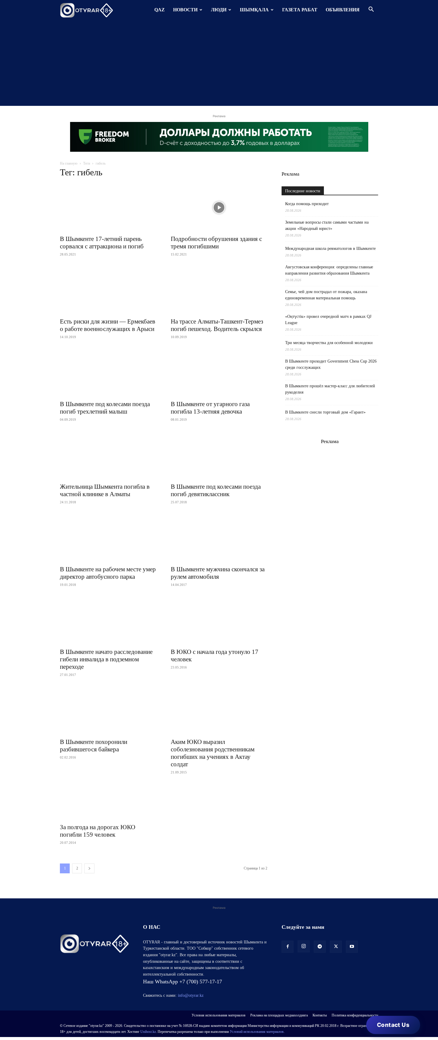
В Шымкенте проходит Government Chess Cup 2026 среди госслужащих (331, 364)
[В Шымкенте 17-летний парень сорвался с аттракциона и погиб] (108, 207)
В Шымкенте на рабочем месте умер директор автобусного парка (108, 573)
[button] (371, 10)
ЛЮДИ (218, 9)
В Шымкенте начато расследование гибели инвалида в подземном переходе (106, 659)
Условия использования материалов (219, 1015)
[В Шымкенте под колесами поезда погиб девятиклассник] (219, 455)
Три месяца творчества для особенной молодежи (329, 343)
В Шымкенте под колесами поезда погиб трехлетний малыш (105, 407)
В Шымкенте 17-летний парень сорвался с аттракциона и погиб (102, 242)
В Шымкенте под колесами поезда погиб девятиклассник (216, 490)
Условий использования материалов (257, 1032)
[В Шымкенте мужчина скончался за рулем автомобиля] (219, 538)
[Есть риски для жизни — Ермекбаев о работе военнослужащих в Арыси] (108, 290)
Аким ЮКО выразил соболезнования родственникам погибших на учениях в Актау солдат (212, 753)
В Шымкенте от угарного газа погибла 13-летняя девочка (210, 407)
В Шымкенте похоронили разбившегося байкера (93, 745)
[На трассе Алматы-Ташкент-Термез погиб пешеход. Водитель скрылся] (219, 290)
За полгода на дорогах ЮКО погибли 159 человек (97, 831)
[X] (336, 947)
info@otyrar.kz (191, 995)
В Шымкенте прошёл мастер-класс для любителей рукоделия (330, 389)
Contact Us (393, 1025)
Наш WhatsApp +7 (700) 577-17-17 (182, 982)
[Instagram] (304, 946)
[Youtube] (352, 947)
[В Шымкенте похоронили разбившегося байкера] (108, 710)
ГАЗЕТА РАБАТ (299, 9)
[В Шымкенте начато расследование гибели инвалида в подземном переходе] (108, 620)
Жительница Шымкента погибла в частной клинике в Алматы (105, 490)
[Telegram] (320, 947)
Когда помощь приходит (307, 204)
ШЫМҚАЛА (254, 9)
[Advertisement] (219, 64)
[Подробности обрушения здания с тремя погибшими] (219, 207)
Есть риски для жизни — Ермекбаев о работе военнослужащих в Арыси (107, 325)
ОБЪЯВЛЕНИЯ (343, 9)
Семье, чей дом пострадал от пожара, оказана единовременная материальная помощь (326, 295)
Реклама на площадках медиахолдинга (279, 1015)
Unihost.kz (148, 1032)
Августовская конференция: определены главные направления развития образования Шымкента (329, 270)
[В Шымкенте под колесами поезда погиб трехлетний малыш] (108, 373)
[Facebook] (287, 947)
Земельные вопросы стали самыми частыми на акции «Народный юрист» (327, 225)
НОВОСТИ (185, 9)
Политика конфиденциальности (355, 1015)
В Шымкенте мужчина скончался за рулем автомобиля (218, 573)
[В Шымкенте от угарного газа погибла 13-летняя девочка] (219, 373)
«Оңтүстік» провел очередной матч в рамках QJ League (328, 319)
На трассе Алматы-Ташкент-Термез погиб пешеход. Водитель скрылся (217, 325)
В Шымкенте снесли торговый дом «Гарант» (325, 412)
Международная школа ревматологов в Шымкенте (330, 248)
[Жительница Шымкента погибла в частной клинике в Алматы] (108, 455)
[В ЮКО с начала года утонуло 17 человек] (219, 620)
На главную (68, 163)
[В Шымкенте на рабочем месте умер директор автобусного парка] (108, 538)
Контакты (320, 1015)
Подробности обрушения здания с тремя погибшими (216, 242)
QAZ (159, 9)
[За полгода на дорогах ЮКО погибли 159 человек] (108, 802)
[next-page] (89, 868)
